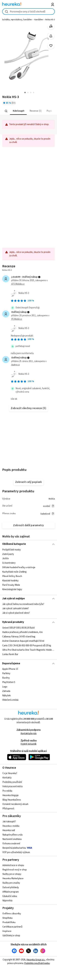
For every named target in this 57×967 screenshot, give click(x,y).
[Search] (6, 111)
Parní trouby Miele (11, 585)
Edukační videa (9, 896)
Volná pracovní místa (12, 786)
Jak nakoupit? (9, 821)
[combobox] (28, 11)
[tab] (18, 111)
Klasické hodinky (10, 580)
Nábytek (6, 695)
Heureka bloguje (10, 795)
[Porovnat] (51, 26)
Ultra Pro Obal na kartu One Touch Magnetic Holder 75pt (28, 649)
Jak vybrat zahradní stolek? (15, 608)
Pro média (7, 791)
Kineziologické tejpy (12, 589)
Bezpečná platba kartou (14, 848)
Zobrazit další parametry (28, 525)
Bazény (6, 677)
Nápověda (7, 900)
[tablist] (28, 111)
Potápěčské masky (11, 549)
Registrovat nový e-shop (14, 869)
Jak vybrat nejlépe (13, 598)
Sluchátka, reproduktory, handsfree (16, 19)
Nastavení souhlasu (12, 839)
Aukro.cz (15, 364)
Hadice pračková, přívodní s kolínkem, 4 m (22, 632)
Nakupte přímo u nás (12, 834)
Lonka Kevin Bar (10, 654)
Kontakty (7, 777)
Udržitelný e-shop (11, 935)
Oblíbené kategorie (14, 544)
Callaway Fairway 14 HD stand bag (18, 636)
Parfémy (6, 673)
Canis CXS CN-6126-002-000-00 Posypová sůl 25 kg (26, 645)
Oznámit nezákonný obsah (15, 804)
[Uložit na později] (51, 45)
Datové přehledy (10, 887)
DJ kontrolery (9, 563)
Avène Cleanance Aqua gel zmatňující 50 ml (23, 641)
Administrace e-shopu (13, 865)
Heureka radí (8, 830)
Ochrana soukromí (11, 843)
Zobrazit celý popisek (28, 482)
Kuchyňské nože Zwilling (14, 571)
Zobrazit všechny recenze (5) (28, 408)
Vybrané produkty (13, 622)
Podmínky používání (12, 782)
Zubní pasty (8, 554)
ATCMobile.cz (18, 284)
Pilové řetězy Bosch (12, 576)
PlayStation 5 (8, 682)
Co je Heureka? (9, 773)
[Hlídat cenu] (51, 36)
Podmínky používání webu (37, 963)
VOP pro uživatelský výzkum (16, 852)
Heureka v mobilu (10, 826)
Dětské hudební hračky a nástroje (18, 567)
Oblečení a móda (10, 700)
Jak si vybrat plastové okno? (16, 613)
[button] (18, 111)
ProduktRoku (9, 922)
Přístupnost (8, 808)
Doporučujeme (11, 663)
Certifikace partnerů (12, 926)
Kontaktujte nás (29, 733)
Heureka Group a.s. (35, 959)
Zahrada (6, 691)
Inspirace (6, 931)
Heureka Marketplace (12, 878)
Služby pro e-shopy (11, 874)
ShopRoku (7, 918)
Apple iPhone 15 (10, 669)
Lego (4, 686)
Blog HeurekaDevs (11, 799)
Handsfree (38, 19)
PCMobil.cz (16, 319)
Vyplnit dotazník (28, 744)
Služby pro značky (11, 883)
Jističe (5, 558)
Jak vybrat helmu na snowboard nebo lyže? (23, 604)
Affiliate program (10, 891)
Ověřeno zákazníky (11, 913)
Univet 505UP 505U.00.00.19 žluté (18, 627)
